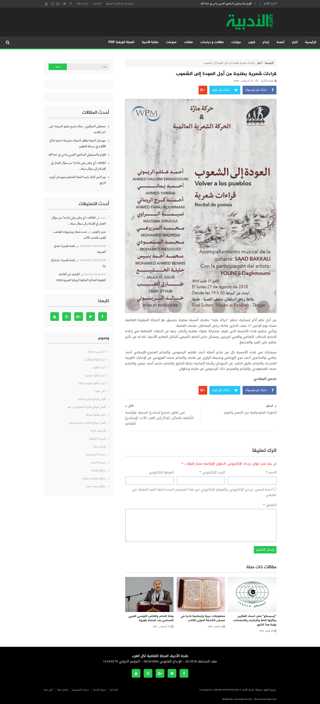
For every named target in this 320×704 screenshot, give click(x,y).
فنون (251, 42)
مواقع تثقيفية (98, 470)
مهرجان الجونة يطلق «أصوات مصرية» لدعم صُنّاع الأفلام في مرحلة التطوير (78, 143)
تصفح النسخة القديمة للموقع (120, 3)
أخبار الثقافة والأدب (95, 360)
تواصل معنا (99, 447)
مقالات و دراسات (212, 42)
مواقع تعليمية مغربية (94, 478)
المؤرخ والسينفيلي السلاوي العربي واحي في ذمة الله (226, 3)
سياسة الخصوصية (96, 454)
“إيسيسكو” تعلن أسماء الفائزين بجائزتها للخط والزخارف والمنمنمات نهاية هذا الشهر (254, 620)
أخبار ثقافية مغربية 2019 (92, 383)
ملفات (188, 42)
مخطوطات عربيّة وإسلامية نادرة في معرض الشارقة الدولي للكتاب (203, 618)
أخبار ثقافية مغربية (95, 375)
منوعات (171, 42)
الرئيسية (310, 42)
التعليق (269, 505)
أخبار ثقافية (99, 367)
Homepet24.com (243, 699)
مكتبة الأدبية (150, 42)
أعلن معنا (100, 391)
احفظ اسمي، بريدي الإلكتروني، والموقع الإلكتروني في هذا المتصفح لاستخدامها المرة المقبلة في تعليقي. (204, 492)
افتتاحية (97, 3)
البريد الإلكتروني (212, 472)
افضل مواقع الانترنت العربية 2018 (87, 423)
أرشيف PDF (82, 3)
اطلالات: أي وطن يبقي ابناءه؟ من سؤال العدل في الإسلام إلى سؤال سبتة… (78, 166)
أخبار (295, 42)
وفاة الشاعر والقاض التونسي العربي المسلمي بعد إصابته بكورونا (150, 618)
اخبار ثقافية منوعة (96, 415)
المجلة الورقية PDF (121, 42)
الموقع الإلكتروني (161, 472)
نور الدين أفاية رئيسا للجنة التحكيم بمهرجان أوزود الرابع (77, 180)
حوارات (236, 42)
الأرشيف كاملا (98, 431)
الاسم (271, 472)
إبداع (266, 42)
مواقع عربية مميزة (96, 486)
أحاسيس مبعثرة (97, 352)
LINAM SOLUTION (224, 689)
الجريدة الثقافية (97, 439)
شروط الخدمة (98, 462)
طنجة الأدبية (267, 81)
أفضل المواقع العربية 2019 (92, 399)
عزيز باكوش (99, 232)
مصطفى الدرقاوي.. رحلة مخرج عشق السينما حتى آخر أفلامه (77, 129)
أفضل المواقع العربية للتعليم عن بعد (86, 407)
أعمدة (280, 42)
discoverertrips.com (265, 699)
